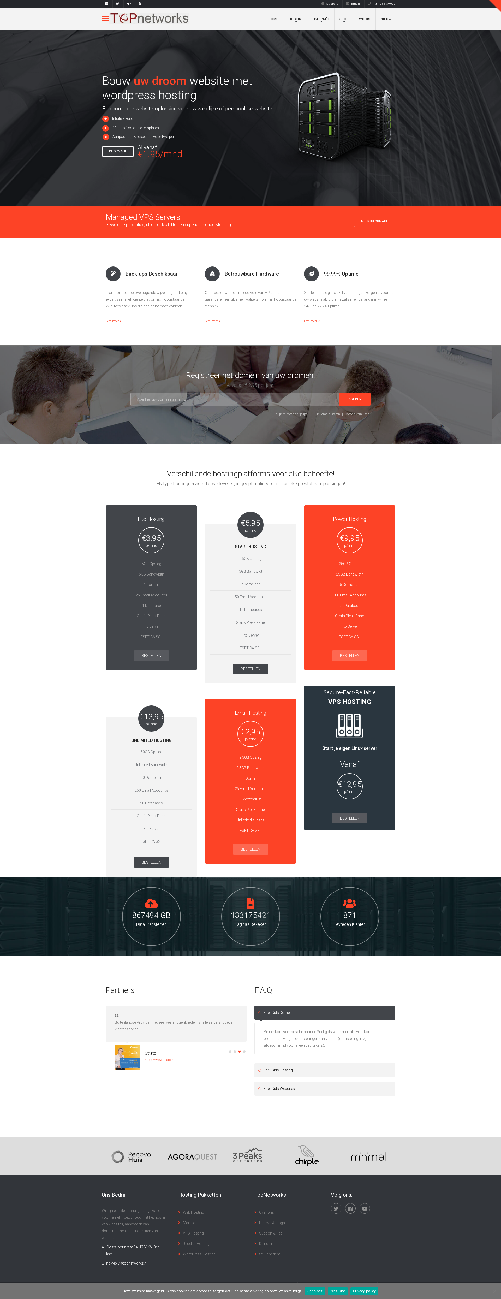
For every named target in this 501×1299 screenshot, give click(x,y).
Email (355, 3)
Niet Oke (337, 1291)
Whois (364, 19)
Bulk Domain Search (326, 414)
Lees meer (112, 321)
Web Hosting (193, 1212)
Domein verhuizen (357, 414)
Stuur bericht (269, 1254)
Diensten (266, 1244)
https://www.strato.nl (159, 1060)
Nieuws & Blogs (272, 1223)
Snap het (315, 1291)
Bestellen (151, 656)
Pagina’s (321, 19)
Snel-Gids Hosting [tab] (278, 1070)
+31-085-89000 (384, 3)
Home (273, 19)
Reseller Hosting (196, 1244)
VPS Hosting (193, 1233)
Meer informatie (374, 221)
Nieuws (387, 19)
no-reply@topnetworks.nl (126, 1263)
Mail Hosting (193, 1223)
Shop (344, 19)
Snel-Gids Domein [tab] (278, 1013)
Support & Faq (271, 1233)
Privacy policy (364, 1291)
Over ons (266, 1212)
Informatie (118, 151)
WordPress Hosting (199, 1254)
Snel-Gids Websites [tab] (279, 1089)
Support (332, 3)
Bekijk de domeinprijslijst (290, 414)
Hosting (296, 19)
